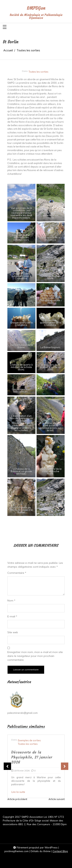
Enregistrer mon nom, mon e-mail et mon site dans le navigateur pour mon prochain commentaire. (35, 655)
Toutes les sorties (38, 71)
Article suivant (57, 799)
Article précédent (17, 799)
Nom (11, 600)
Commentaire (16, 572)
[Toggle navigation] (4, 27)
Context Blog (60, 851)
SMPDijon (36, 8)
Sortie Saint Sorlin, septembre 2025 (30, 751)
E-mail (12, 616)
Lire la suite (21, 779)
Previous (7, 766)
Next (64, 766)
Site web (12, 632)
